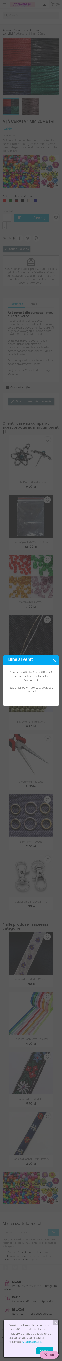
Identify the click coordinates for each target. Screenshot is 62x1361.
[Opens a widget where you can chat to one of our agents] (49, 1355)
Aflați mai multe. (32, 1342)
